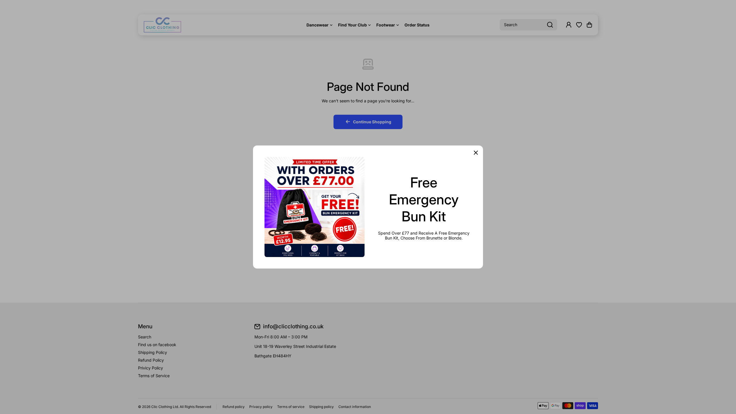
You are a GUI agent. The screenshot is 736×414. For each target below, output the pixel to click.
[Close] (476, 152)
